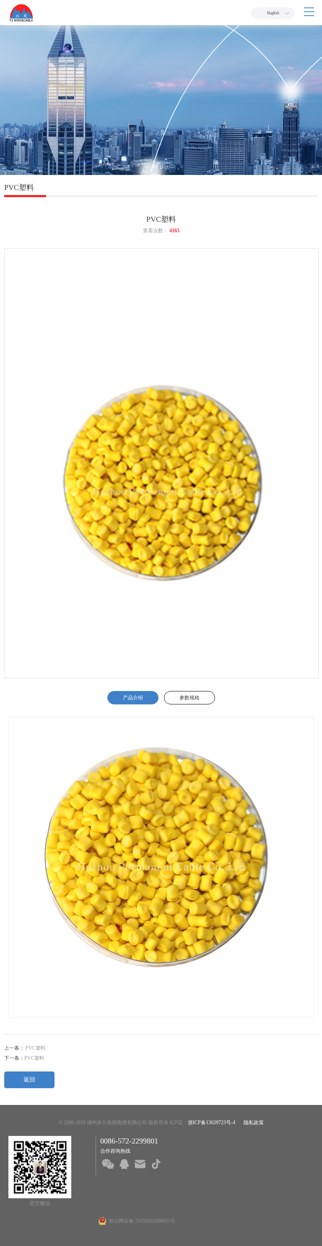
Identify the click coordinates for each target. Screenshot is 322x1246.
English (273, 13)
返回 (29, 1079)
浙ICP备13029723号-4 (211, 1122)
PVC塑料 (35, 1048)
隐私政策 (254, 1122)
